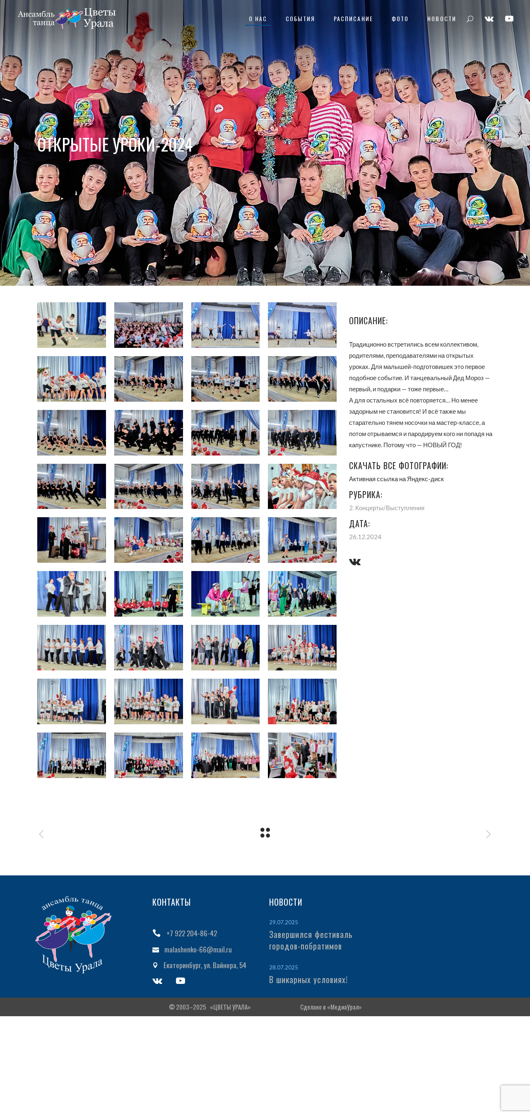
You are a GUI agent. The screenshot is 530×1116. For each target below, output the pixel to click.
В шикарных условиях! (308, 979)
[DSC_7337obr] (302, 701)
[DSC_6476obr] (71, 486)
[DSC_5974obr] (302, 325)
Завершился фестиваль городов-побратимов (311, 940)
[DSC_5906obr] (71, 325)
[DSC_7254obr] (225, 647)
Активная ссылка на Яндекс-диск (396, 478)
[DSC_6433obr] (302, 433)
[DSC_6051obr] (71, 379)
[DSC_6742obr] (302, 486)
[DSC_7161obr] (302, 594)
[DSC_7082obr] (225, 594)
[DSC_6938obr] (71, 594)
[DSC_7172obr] (71, 647)
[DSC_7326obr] (225, 701)
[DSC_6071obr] (148, 379)
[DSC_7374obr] (148, 755)
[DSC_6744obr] (71, 540)
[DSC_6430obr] (225, 433)
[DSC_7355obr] (71, 755)
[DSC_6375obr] (148, 433)
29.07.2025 (283, 922)
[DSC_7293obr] (71, 701)
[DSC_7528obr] (302, 755)
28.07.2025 (283, 967)
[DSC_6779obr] (148, 540)
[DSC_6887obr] (302, 540)
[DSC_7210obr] (148, 647)
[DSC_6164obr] (225, 379)
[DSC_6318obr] (71, 433)
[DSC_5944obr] (225, 325)
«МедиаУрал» (344, 1006)
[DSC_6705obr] (225, 486)
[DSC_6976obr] (148, 594)
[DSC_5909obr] (148, 325)
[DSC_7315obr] (148, 701)
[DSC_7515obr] (225, 755)
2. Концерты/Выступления (386, 507)
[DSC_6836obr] (225, 540)
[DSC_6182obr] (302, 379)
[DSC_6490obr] (148, 486)
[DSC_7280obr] (302, 647)
